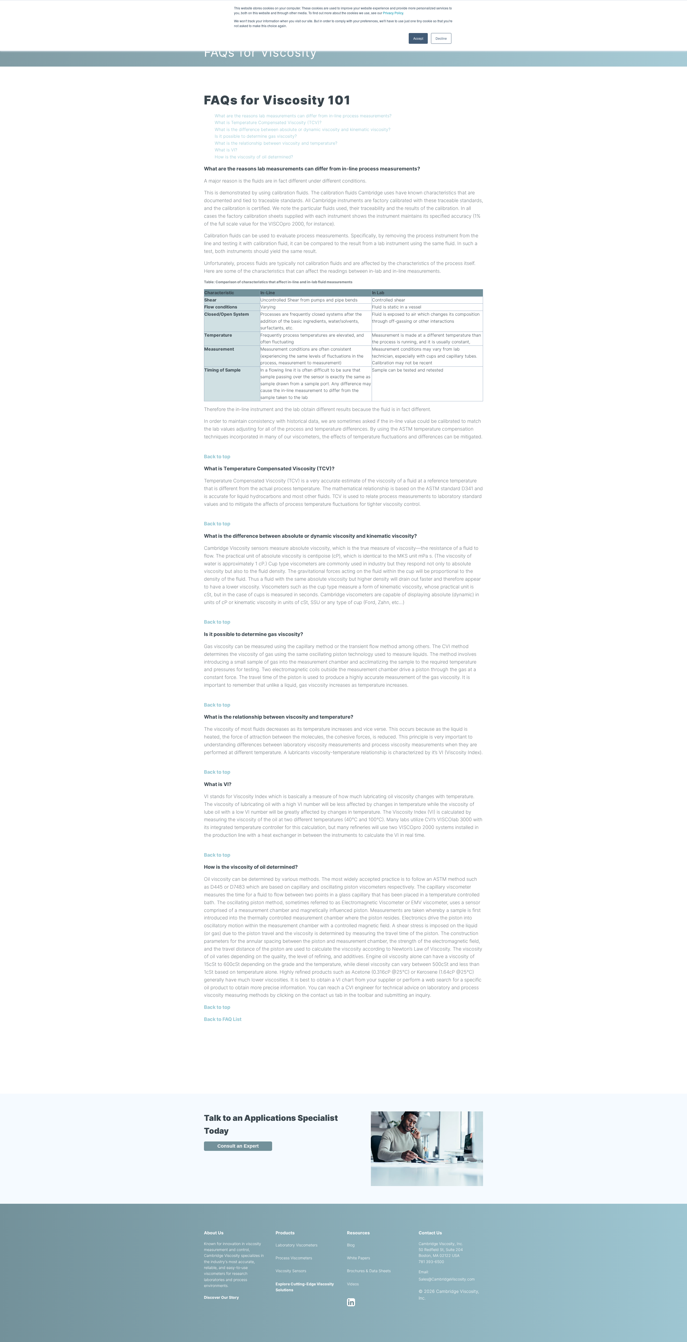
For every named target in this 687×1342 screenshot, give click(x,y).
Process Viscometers (294, 1258)
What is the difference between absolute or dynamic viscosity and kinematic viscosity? (302, 129)
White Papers (358, 1258)
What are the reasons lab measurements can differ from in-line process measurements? (303, 115)
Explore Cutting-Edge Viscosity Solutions (305, 1287)
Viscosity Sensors (291, 1270)
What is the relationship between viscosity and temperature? (276, 143)
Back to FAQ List (223, 1019)
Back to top (217, 456)
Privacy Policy (393, 12)
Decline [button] (441, 38)
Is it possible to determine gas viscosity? (256, 136)
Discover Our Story (221, 1297)
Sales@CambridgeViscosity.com (447, 1279)
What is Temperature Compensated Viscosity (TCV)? (268, 122)
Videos (353, 1284)
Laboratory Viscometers (296, 1245)
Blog (351, 1245)
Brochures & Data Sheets (369, 1270)
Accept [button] (418, 38)
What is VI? (226, 149)
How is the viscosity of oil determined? (254, 156)
